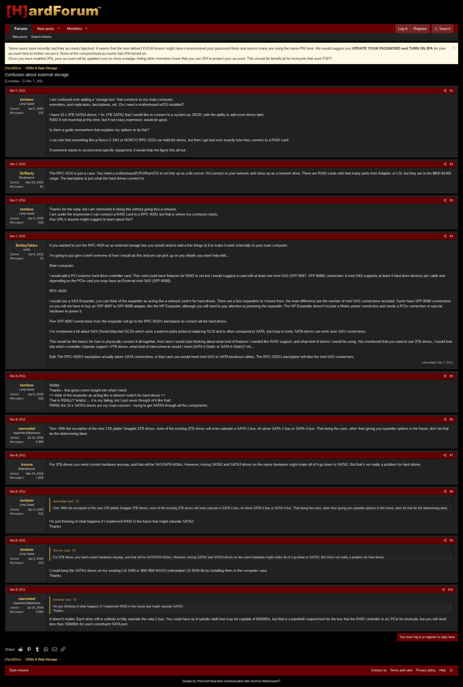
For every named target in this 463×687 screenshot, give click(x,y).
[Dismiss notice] (453, 48)
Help (442, 670)
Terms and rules (401, 670)
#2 (451, 164)
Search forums (41, 37)
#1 (451, 90)
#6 (451, 419)
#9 (451, 540)
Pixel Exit (203, 681)
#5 (451, 376)
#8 (451, 491)
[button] (58, 28)
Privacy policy (426, 670)
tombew (13, 81)
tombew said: (62, 599)
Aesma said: (62, 550)
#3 (451, 200)
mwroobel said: (63, 501)
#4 (451, 236)
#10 (450, 589)
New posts (45, 29)
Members (74, 29)
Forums (20, 29)
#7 (451, 455)
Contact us (379, 670)
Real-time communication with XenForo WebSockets (245, 681)
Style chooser (19, 670)
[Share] (445, 91)
